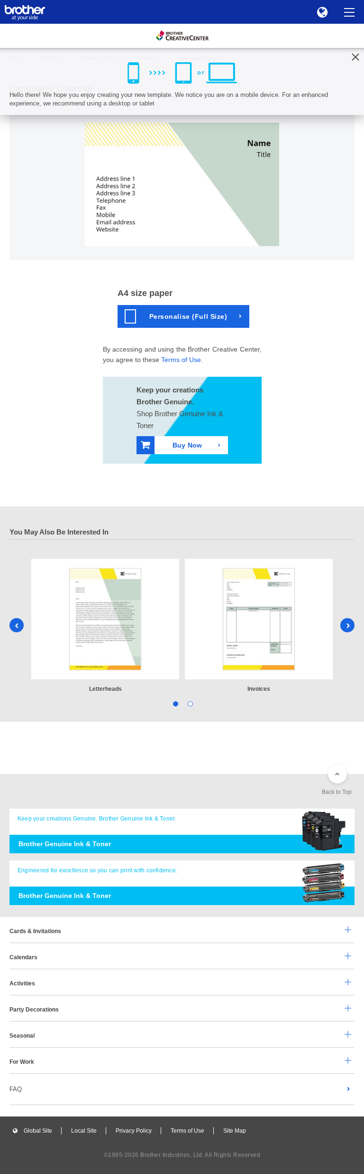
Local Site (84, 1130)
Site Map (234, 1130)
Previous (16, 625)
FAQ (15, 1089)
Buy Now (187, 445)
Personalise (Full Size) (188, 316)
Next (347, 625)
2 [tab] (189, 703)
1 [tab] (174, 703)
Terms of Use (181, 359)
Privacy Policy (134, 1130)
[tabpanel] (105, 626)
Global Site (38, 1130)
